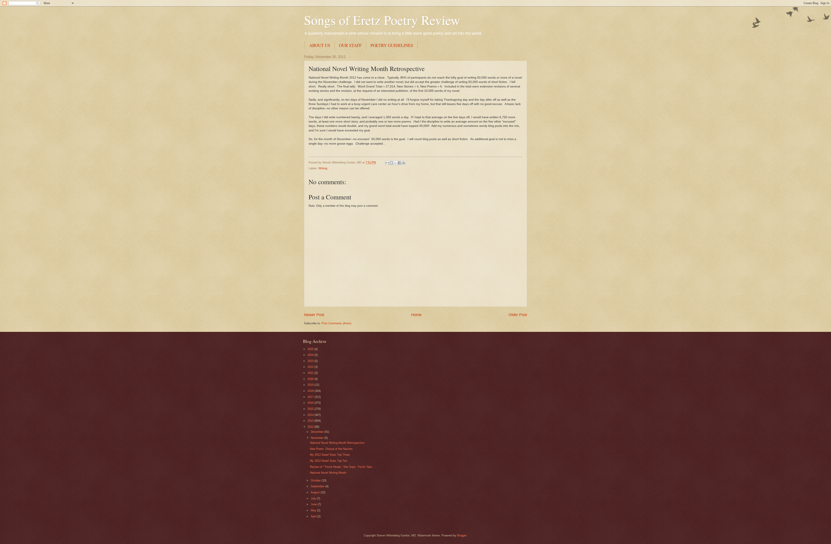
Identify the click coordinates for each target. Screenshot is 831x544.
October (316, 480)
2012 (311, 426)
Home (416, 315)
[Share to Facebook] (399, 163)
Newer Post (314, 315)
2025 (311, 349)
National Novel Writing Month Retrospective (337, 442)
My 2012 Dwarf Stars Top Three (330, 454)
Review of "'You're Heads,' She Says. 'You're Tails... (342, 466)
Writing (323, 168)
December (317, 431)
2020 (311, 379)
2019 (311, 384)
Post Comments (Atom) (336, 323)
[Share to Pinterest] (403, 163)
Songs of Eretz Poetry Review (382, 20)
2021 (311, 373)
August (315, 492)
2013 (311, 420)
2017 (311, 397)
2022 (311, 366)
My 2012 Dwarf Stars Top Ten (328, 460)
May (314, 510)
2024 (311, 355)
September (318, 486)
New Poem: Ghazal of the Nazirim (331, 448)
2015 (311, 408)
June (314, 504)
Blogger (461, 535)
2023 (311, 361)
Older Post (518, 315)
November (317, 437)
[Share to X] (395, 163)
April (314, 516)
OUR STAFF (350, 45)
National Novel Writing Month (328, 472)
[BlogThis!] (391, 163)
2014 (311, 414)
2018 (311, 390)
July (314, 498)
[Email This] (387, 163)
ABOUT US (319, 45)
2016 (311, 402)
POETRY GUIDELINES (391, 45)
